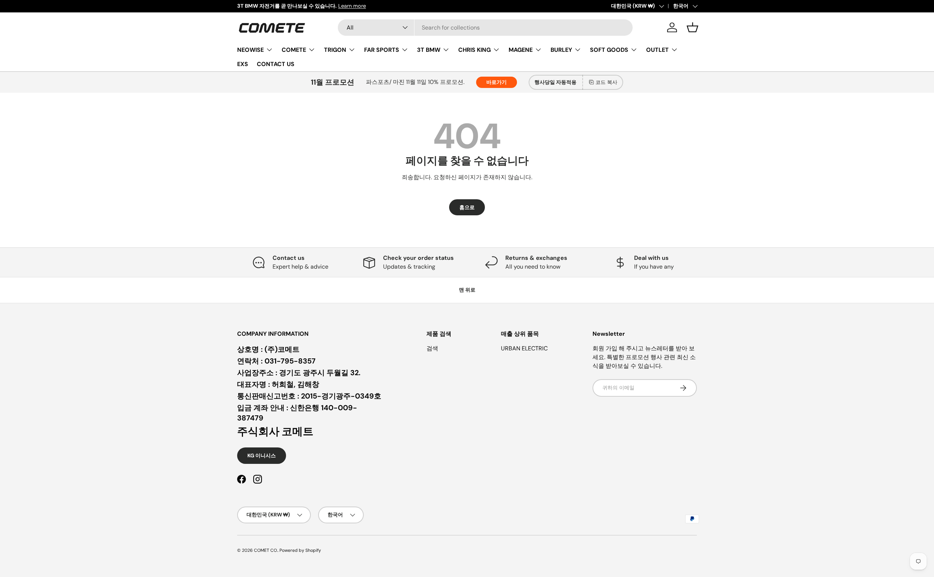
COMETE (294, 49)
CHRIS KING (474, 49)
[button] (692, 27)
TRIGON (335, 49)
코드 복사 (606, 82)
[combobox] (485, 27)
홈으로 (467, 207)
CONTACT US (275, 64)
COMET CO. (266, 550)
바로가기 (496, 82)
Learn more (352, 6)
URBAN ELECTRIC (524, 348)
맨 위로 (467, 289)
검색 (432, 348)
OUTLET (657, 49)
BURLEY (561, 49)
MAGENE (521, 49)
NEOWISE (250, 49)
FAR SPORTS (381, 49)
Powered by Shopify (300, 550)
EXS (242, 64)
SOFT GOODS (609, 49)
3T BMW (428, 49)
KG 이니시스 (261, 455)
